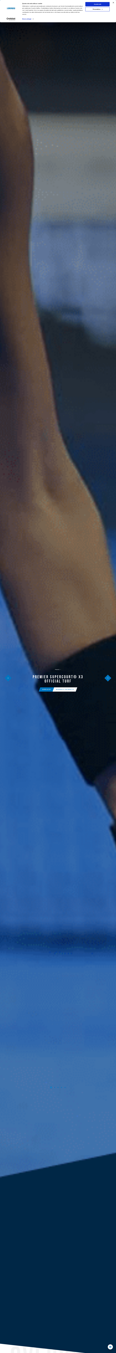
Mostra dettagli (26, 19)
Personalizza (96, 9)
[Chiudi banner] (113, 2)
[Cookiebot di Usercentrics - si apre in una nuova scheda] (11, 19)
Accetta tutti (97, 4)
